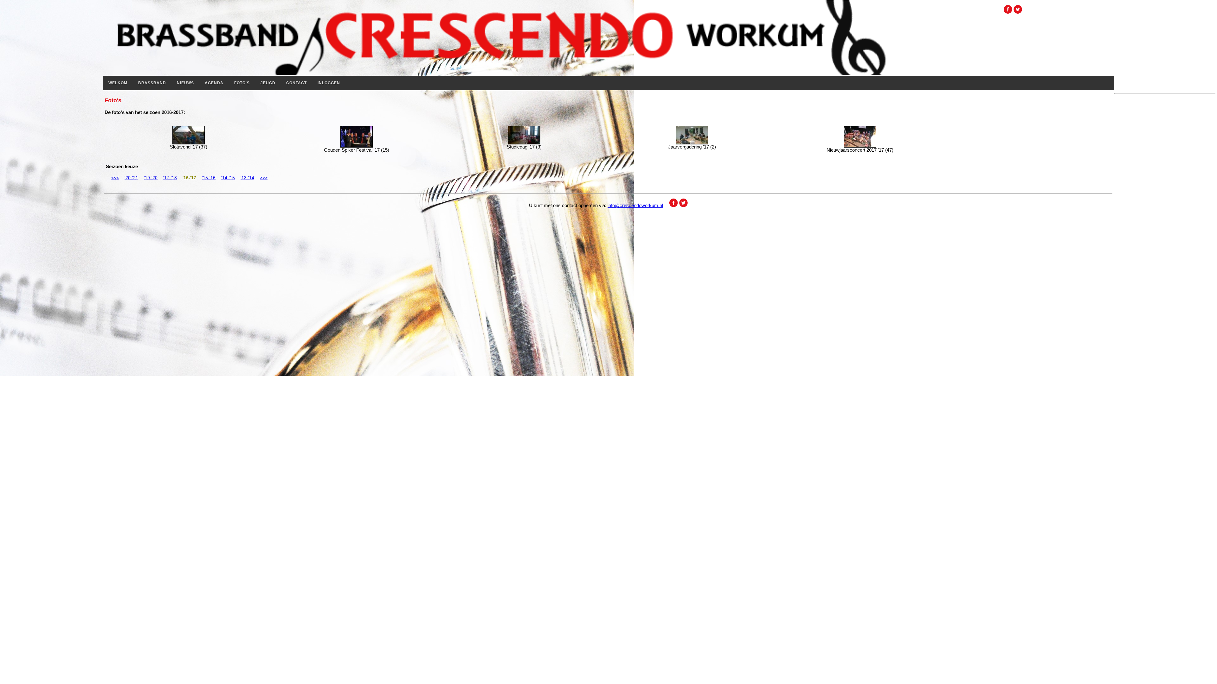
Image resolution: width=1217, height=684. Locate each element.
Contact (296, 83)
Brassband (152, 83)
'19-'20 (151, 177)
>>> (263, 177)
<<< (115, 177)
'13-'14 (247, 177)
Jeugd (268, 83)
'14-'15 (228, 177)
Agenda (214, 83)
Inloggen (329, 83)
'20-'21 (131, 177)
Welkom (117, 83)
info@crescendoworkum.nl (635, 205)
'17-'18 (170, 177)
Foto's (242, 83)
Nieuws (185, 83)
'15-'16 (209, 177)
